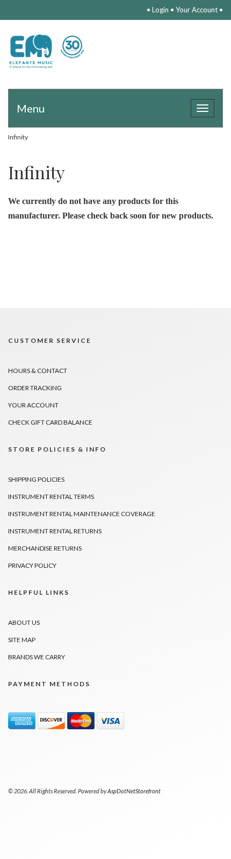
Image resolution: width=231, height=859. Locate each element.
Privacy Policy (32, 565)
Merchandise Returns (45, 548)
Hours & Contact (37, 371)
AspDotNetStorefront (134, 790)
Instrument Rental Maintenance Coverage (81, 514)
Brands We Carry (36, 657)
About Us (24, 622)
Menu (31, 108)
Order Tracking (35, 388)
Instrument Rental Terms (51, 496)
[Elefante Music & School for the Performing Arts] (48, 51)
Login (160, 9)
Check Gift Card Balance (50, 422)
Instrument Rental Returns (55, 531)
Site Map (21, 640)
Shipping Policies (36, 479)
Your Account (197, 9)
